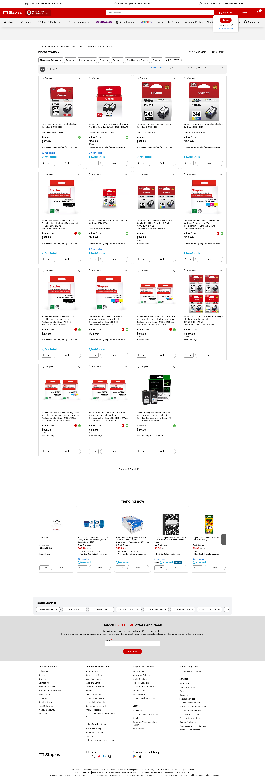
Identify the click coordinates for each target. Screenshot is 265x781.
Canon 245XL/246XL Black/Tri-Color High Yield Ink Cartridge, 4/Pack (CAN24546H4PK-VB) (203, 319)
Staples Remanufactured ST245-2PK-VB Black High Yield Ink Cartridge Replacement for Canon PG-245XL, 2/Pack (108, 415)
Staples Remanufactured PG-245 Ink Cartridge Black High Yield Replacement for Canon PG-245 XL (60, 223)
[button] (211, 13)
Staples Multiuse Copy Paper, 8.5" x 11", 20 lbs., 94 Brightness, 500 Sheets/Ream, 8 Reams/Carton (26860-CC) (131, 539)
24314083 (43, 537)
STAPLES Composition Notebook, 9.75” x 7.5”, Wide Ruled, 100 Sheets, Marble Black (170, 539)
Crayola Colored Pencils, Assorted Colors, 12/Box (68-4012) (208, 538)
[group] (56, 539)
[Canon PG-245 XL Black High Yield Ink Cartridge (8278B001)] (61, 101)
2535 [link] (165, 545)
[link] (44, 4)
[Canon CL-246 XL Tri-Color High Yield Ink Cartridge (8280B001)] (109, 198)
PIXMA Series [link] (91, 46)
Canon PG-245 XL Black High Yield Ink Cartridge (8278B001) (59, 126)
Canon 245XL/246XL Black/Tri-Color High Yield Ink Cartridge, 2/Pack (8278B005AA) (108, 126)
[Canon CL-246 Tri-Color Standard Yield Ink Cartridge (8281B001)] (204, 101)
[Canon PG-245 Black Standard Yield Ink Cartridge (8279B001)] (156, 101)
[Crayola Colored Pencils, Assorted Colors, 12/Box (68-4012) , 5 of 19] (209, 524)
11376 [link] (127, 545)
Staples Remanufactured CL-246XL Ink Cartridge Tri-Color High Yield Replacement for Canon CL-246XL (201, 223)
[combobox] (160, 12)
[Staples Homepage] (12, 12)
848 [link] (52, 233)
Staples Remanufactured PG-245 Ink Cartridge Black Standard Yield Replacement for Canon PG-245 (58, 319)
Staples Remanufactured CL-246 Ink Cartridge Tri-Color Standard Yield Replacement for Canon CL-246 (105, 319)
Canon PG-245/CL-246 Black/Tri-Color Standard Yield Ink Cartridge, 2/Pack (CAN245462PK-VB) (154, 223)
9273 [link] (52, 137)
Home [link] (40, 46)
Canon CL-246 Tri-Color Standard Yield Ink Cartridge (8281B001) (203, 126)
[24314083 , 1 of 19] (56, 524)
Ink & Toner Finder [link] (156, 67)
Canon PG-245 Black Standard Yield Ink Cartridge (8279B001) (155, 126)
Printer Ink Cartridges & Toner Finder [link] (60, 46)
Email (108, 640)
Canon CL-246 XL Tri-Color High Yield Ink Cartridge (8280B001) (108, 222)
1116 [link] (203, 545)
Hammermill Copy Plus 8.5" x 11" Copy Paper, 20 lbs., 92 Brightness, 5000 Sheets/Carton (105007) (93, 539)
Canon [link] (81, 46)
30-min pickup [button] (48, 152)
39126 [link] (89, 545)
